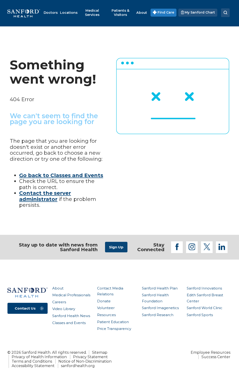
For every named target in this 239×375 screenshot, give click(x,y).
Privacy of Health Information (39, 357)
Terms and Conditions (32, 361)
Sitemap (99, 352)
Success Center (215, 357)
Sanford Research (157, 315)
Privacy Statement (90, 357)
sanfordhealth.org (78, 366)
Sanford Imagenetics (160, 308)
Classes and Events (69, 323)
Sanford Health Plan (160, 288)
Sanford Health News (71, 316)
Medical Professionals (71, 295)
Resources (106, 315)
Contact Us (25, 308)
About (57, 288)
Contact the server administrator (45, 196)
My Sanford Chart (199, 12)
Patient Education (113, 322)
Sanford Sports (200, 315)
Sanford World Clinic (204, 308)
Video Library (63, 309)
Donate (104, 301)
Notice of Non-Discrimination (85, 361)
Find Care (165, 12)
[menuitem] (50, 13)
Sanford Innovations (204, 288)
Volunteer (106, 308)
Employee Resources (210, 352)
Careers (59, 302)
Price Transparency (114, 328)
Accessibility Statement (33, 366)
